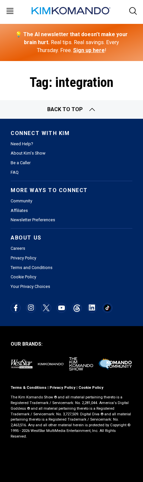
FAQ (15, 172)
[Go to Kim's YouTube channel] (61, 308)
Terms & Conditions (29, 387)
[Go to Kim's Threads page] (76, 308)
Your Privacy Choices (30, 286)
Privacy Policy (23, 257)
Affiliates (19, 210)
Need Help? (22, 143)
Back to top (65, 109)
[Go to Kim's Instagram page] (31, 307)
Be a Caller (21, 162)
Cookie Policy (23, 276)
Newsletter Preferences (33, 219)
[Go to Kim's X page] (46, 308)
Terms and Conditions (32, 267)
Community (21, 200)
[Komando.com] (71, 11)
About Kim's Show (28, 153)
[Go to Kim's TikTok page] (107, 308)
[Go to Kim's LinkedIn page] (92, 307)
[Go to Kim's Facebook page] (16, 308)
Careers (18, 248)
